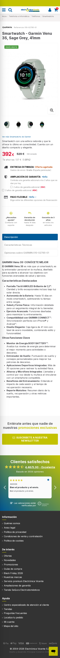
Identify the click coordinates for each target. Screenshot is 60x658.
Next (55, 487)
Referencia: (19, 27)
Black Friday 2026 (13, 573)
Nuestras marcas (13, 577)
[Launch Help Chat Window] (53, 651)
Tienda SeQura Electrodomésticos (22, 589)
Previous (5, 487)
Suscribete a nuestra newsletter (31, 439)
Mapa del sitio (11, 626)
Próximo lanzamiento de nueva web (30, 3)
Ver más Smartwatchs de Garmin (16, 137)
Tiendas (8, 609)
